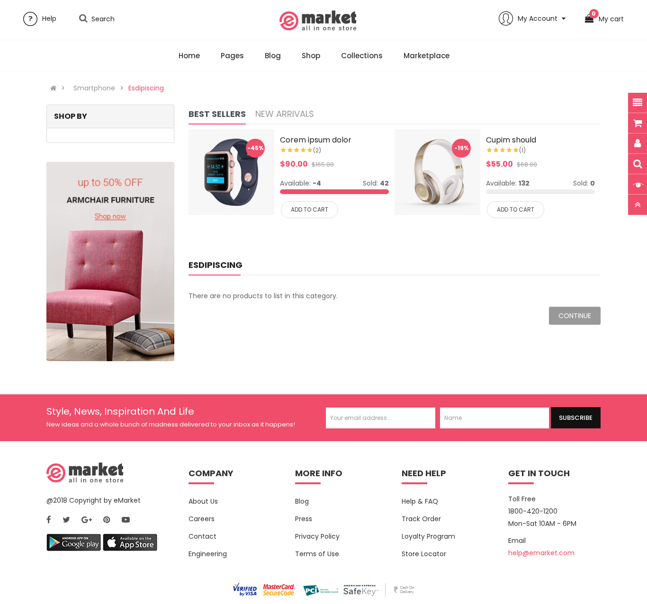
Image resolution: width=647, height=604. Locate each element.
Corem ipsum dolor (315, 139)
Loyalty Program (428, 536)
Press (303, 519)
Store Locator (424, 554)
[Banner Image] (110, 261)
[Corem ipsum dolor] (231, 172)
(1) (522, 150)
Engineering (208, 554)
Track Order (421, 519)
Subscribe (576, 417)
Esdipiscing (146, 88)
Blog (302, 501)
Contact (202, 536)
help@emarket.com (541, 553)
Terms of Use (317, 554)
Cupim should (511, 139)
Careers (202, 519)
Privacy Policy (317, 536)
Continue (574, 315)
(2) (317, 150)
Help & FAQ (420, 501)
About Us (203, 501)
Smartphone (94, 88)
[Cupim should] (437, 172)
